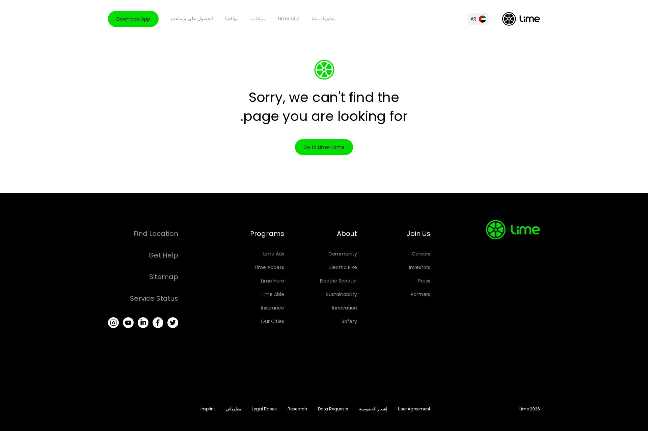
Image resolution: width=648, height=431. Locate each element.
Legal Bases (264, 409)
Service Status (154, 298)
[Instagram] (113, 322)
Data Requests (333, 409)
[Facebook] (158, 322)
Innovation (344, 307)
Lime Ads (273, 253)
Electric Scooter (338, 280)
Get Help (163, 255)
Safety (349, 321)
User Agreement (414, 409)
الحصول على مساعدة (192, 18)
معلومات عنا (324, 18)
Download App (133, 19)
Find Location (155, 233)
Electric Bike (343, 267)
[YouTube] (128, 322)
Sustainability (341, 294)
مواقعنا (232, 18)
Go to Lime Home (324, 147)
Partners (420, 294)
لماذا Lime (288, 18)
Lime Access (269, 267)
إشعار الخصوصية (373, 409)
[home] (521, 19)
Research (297, 409)
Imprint (207, 409)
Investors (419, 267)
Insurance (272, 307)
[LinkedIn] (143, 322)
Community (342, 253)
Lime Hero (272, 280)
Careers (421, 253)
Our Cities (272, 321)
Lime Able (273, 294)
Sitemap (163, 276)
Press (424, 280)
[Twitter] (172, 322)
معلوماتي (233, 409)
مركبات (258, 18)
